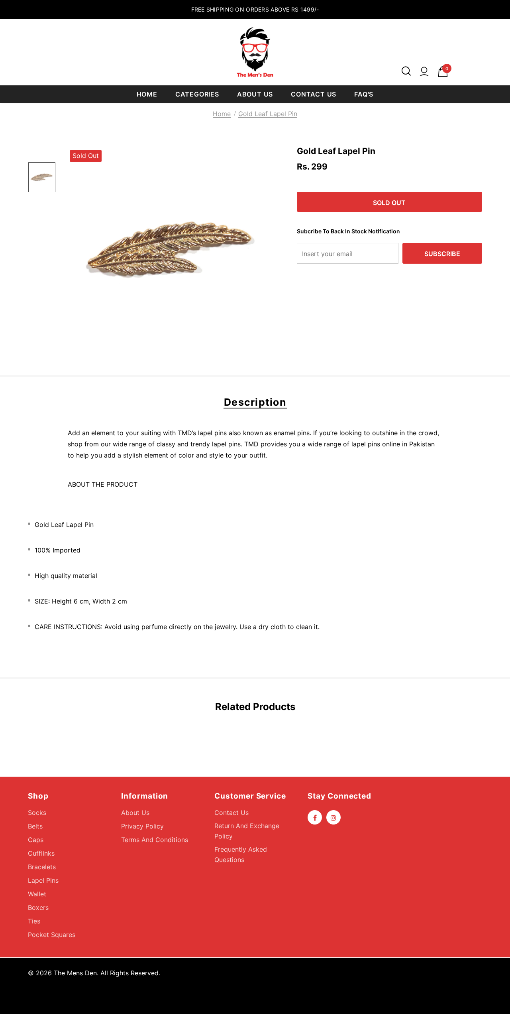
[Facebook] (315, 817)
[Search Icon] (406, 71)
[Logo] (255, 52)
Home (222, 114)
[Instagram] (333, 817)
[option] (171, 251)
